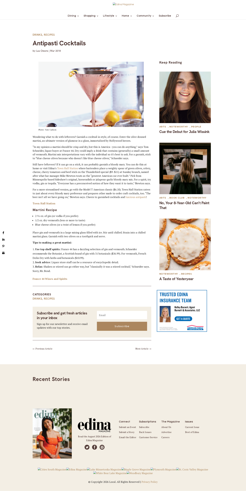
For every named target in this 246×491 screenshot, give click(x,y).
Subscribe (144, 427)
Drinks (37, 34)
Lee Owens (42, 51)
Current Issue (192, 427)
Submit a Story (126, 432)
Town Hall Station (67, 168)
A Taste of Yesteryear (176, 278)
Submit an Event (127, 427)
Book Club (177, 197)
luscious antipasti (136, 197)
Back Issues (145, 432)
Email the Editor (127, 437)
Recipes (49, 34)
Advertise (166, 432)
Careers (165, 437)
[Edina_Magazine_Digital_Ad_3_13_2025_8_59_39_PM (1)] (182, 330)
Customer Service (148, 437)
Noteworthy (178, 126)
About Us (166, 427)
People (196, 126)
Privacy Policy (150, 481)
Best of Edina (192, 432)
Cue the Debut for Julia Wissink (184, 131)
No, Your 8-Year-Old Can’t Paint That (184, 205)
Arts (162, 126)
